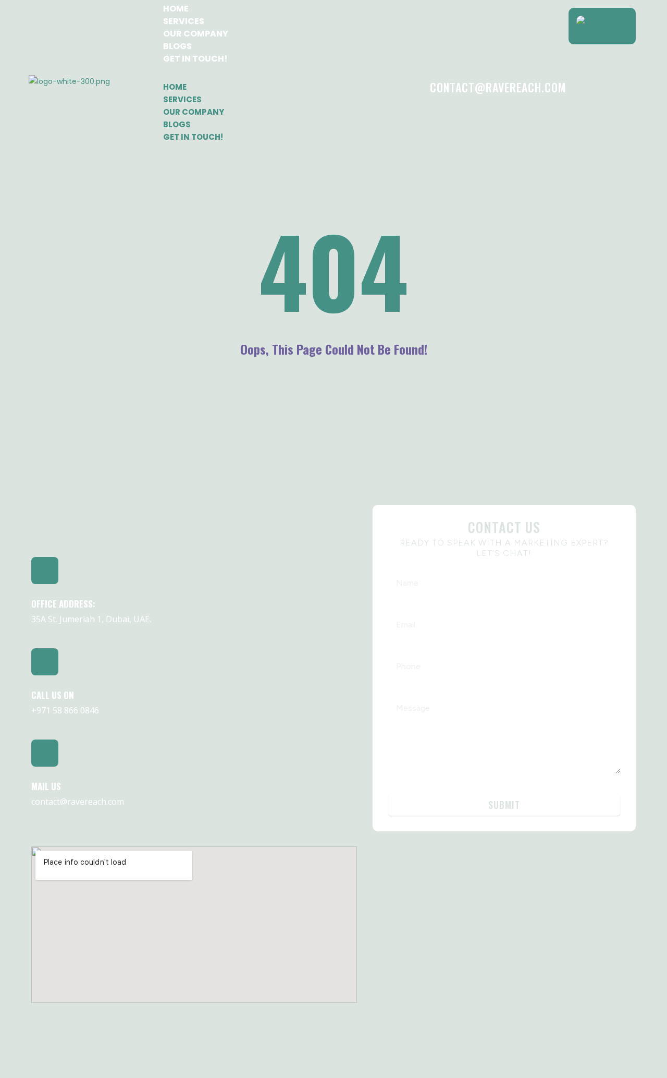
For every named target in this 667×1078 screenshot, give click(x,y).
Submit (504, 804)
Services (183, 21)
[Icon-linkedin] (530, 1051)
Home (176, 9)
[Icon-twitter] (630, 1051)
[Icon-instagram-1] (597, 1051)
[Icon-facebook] (564, 1051)
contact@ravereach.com (498, 87)
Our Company (195, 34)
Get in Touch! (195, 59)
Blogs (177, 46)
